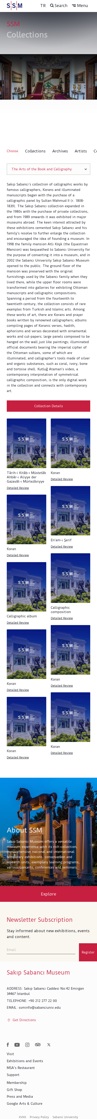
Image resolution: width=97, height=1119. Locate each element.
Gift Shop (14, 1090)
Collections (35, 151)
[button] (80, 5)
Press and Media (20, 1097)
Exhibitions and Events (25, 1061)
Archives (60, 151)
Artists (81, 151)
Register (88, 952)
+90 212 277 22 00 (42, 1001)
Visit (10, 1054)
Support (13, 1075)
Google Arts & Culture (24, 1104)
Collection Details (48, 406)
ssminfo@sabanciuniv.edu (40, 1008)
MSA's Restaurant (21, 1068)
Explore (48, 894)
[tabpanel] (48, 476)
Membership (17, 1083)
